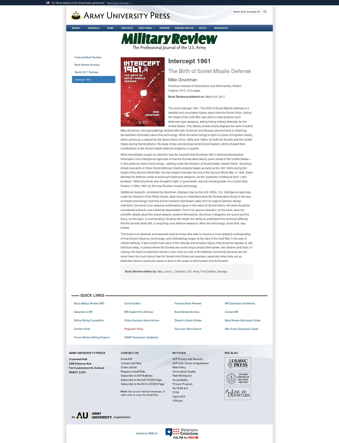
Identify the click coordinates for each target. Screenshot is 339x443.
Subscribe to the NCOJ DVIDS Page (142, 384)
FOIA (176, 392)
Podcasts (127, 28)
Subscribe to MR (83, 312)
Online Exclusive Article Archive (141, 320)
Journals (93, 28)
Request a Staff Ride (133, 371)
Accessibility (180, 380)
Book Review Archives (87, 64)
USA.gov (178, 400)
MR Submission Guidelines (240, 303)
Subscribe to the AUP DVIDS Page (141, 380)
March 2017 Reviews (86, 72)
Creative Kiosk (82, 329)
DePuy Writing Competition (89, 320)
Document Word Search (188, 329)
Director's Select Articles (188, 320)
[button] (119, 3)
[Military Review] (169, 40)
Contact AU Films (131, 363)
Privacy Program (182, 384)
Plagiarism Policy (133, 329)
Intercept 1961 (83, 79)
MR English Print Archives (138, 312)
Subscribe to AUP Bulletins (137, 375)
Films (110, 28)
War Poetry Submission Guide (241, 329)
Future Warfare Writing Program (92, 337)
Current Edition (132, 303)
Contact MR (231, 312)
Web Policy (179, 367)
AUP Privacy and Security (188, 359)
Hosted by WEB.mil (146, 433)
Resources (221, 28)
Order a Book (129, 367)
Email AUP (127, 359)
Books (76, 28)
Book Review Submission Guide (242, 320)
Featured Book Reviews (88, 57)
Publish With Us (184, 28)
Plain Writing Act (182, 375)
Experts (165, 28)
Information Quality (184, 371)
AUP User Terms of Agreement (191, 363)
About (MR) (89, 303)
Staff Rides (145, 28)
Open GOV (179, 396)
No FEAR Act (180, 388)
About (202, 28)
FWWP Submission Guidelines (141, 337)
